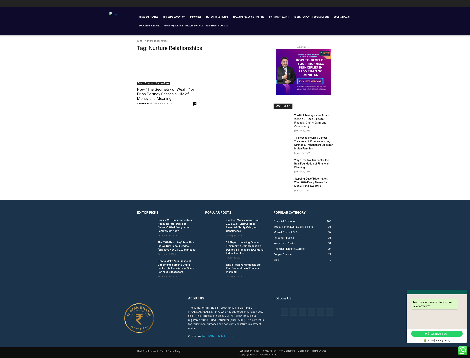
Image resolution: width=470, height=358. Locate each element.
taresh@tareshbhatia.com (217, 336)
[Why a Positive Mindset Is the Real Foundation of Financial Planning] (282, 164)
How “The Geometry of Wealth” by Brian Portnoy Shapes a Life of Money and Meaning (166, 94)
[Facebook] (111, 4)
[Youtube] (137, 4)
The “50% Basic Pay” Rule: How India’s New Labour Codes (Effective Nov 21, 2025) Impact (176, 246)
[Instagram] (117, 4)
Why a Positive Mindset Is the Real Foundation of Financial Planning (311, 164)
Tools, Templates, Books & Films (153, 83)
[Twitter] (132, 4)
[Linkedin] (122, 4)
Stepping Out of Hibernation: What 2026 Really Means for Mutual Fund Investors (311, 182)
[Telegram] (127, 4)
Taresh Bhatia (145, 103)
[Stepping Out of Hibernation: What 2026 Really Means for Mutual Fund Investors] (282, 183)
